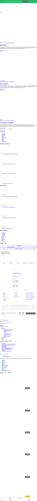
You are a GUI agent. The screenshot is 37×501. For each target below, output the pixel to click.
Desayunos (3, 233)
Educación (3, 134)
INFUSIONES (4, 346)
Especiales (3, 135)
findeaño (3, 247)
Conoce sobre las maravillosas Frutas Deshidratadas (10, 196)
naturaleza (35, 247)
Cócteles (1, 80)
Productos (3, 328)
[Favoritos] (28, 498)
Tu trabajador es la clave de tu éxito (7, 183)
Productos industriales (7, 336)
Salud (3, 140)
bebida (11, 245)
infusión (23, 247)
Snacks (5, 332)
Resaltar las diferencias (6, 356)
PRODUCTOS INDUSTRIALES (7, 349)
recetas (6, 248)
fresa (4, 247)
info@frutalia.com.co (16, 276)
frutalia (9, 247)
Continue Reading (3, 50)
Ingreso (1, 325)
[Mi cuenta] (10, 498)
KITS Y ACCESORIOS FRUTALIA (7, 347)
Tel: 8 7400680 (15, 281)
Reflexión (3, 239)
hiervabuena (20, 247)
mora (31, 247)
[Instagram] (17, 286)
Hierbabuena (3, 45)
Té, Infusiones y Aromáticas (7, 122)
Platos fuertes (4, 137)
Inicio (3, 327)
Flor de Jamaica (4, 83)
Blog (2, 338)
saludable (20, 248)
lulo (25, 247)
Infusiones (5, 331)
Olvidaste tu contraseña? (3, 326)
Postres (3, 138)
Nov (1, 12)
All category (4, 343)
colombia (18, 245)
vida (34, 248)
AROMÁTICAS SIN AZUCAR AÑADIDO (9, 344)
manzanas (27, 247)
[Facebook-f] (14, 286)
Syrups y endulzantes (7, 333)
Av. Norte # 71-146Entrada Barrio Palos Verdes (17, 273)
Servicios (3, 337)
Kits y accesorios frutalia (7, 334)
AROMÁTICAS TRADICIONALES (8, 345)
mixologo (29, 247)
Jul (1, 51)
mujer (32, 247)
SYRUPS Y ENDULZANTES (7, 351)
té (28, 248)
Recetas (3, 139)
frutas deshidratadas (17, 247)
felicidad (1, 247)
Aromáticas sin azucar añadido (8, 329)
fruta (6, 247)
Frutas (4, 80)
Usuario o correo (3, 321)
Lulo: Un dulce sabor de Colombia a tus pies (8, 163)
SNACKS (3, 350)
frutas (13, 247)
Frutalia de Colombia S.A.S (10, 42)
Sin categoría (4, 141)
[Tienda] (1, 498)
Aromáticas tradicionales (7, 330)
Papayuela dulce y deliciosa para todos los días (9, 173)
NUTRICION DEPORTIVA (6, 348)
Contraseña (2, 323)
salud (16, 248)
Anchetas (5, 335)
